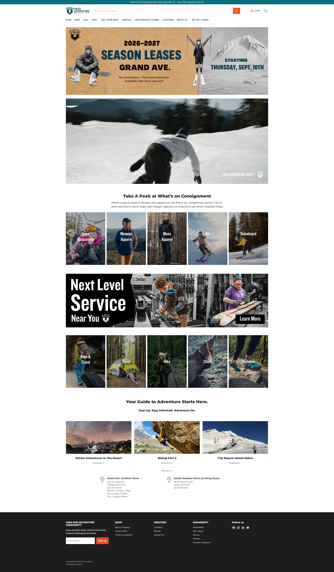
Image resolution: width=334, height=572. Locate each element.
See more (166, 470)
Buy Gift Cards (200, 20)
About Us (182, 20)
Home (68, 20)
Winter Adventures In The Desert (98, 458)
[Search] (236, 11)
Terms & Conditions (123, 535)
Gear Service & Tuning (147, 20)
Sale (85, 20)
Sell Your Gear (109, 20)
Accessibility (198, 527)
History (196, 535)
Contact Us (159, 535)
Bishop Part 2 (167, 458)
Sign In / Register (122, 527)
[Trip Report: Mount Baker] (235, 437)
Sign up (102, 540)
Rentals (127, 20)
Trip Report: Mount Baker (235, 458)
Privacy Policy (121, 531)
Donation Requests (201, 542)
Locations (168, 20)
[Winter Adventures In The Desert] (98, 437)
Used (94, 20)
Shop (77, 20)
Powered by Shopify (74, 564)
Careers (196, 538)
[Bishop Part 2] (167, 437)
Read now (97, 463)
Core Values (198, 531)
